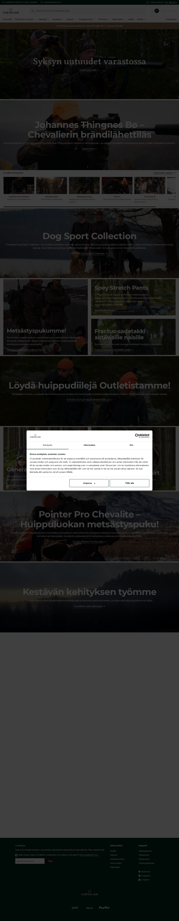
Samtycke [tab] (47, 445)
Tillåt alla (129, 483)
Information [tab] (89, 445)
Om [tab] (131, 445)
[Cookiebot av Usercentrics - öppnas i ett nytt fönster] (137, 436)
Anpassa (87, 483)
